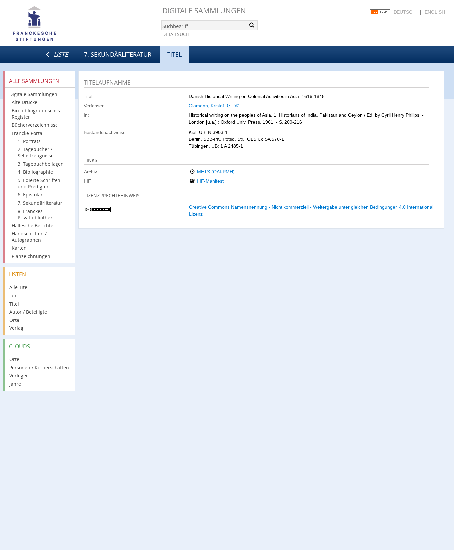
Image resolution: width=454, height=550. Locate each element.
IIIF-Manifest (210, 181)
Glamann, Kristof (206, 105)
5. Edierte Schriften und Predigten (39, 183)
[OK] (252, 25)
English (435, 12)
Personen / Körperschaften (39, 367)
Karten (19, 248)
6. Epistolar (30, 194)
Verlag (16, 328)
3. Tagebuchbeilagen (41, 164)
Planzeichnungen (31, 256)
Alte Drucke (24, 102)
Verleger (18, 375)
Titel (14, 304)
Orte (14, 320)
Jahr (13, 295)
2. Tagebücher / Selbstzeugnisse (36, 152)
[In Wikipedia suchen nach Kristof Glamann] (236, 105)
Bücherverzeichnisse (35, 125)
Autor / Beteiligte (28, 312)
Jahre (15, 384)
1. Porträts (29, 141)
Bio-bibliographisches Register (36, 113)
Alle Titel (19, 287)
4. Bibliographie (35, 172)
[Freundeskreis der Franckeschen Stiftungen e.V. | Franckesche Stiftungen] (53, 24)
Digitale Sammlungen (204, 10)
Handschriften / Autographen (29, 236)
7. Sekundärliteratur (117, 54)
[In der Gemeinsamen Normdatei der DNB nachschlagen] (228, 105)
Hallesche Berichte (32, 225)
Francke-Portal (28, 133)
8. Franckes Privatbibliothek (35, 214)
